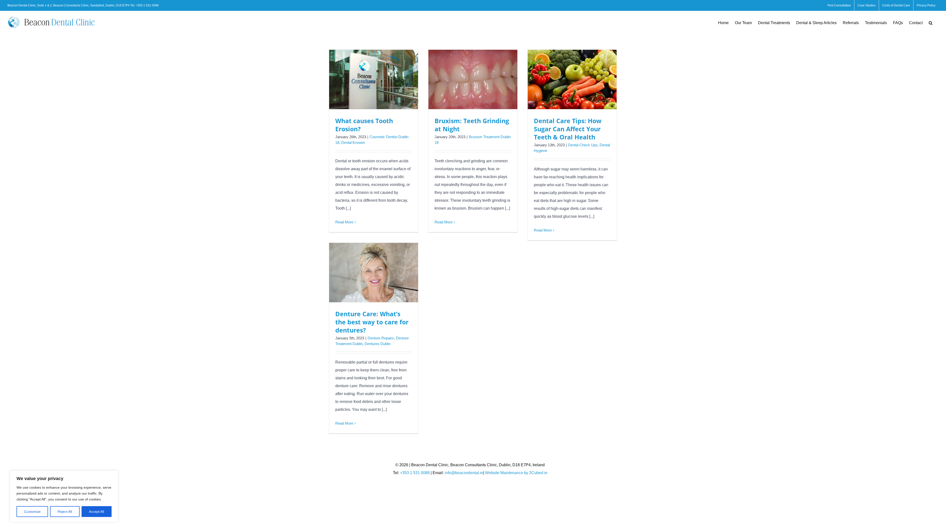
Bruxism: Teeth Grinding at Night (472, 124)
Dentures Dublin (377, 344)
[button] (930, 22)
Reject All (65, 512)
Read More (344, 222)
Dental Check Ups (583, 145)
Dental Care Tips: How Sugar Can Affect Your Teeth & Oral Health (567, 128)
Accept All (96, 512)
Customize (32, 512)
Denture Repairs (381, 338)
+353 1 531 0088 (147, 5)
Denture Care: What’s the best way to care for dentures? (371, 322)
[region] (64, 496)
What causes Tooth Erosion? (364, 124)
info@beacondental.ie (464, 473)
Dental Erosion (353, 142)
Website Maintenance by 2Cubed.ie (516, 473)
